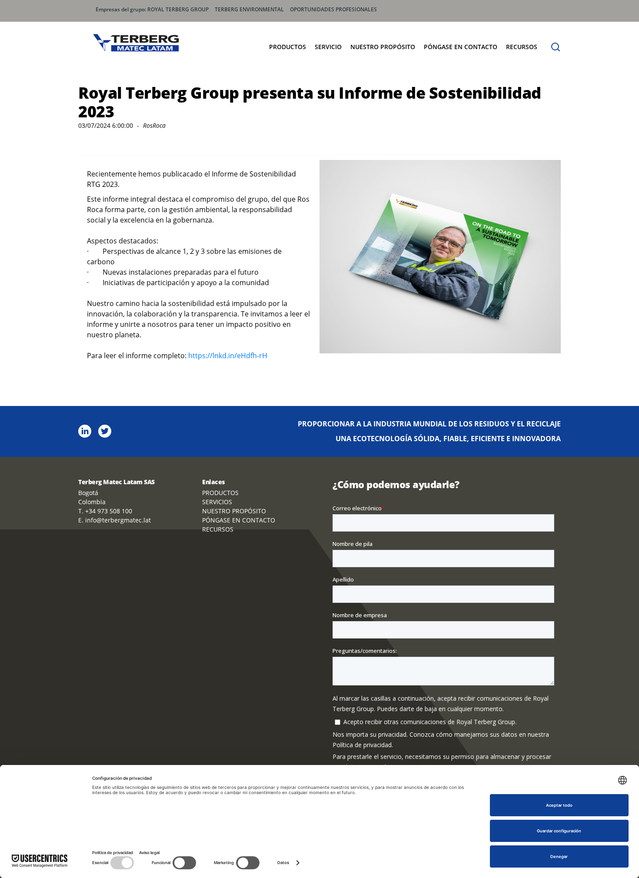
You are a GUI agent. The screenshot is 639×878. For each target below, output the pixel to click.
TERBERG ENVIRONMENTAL (249, 9)
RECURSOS (521, 47)
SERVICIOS (217, 502)
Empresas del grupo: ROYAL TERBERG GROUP (152, 9)
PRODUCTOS (287, 47)
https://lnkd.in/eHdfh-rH (227, 355)
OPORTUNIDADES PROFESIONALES (333, 9)
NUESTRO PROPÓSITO (382, 47)
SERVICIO (328, 47)
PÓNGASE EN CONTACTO (460, 47)
